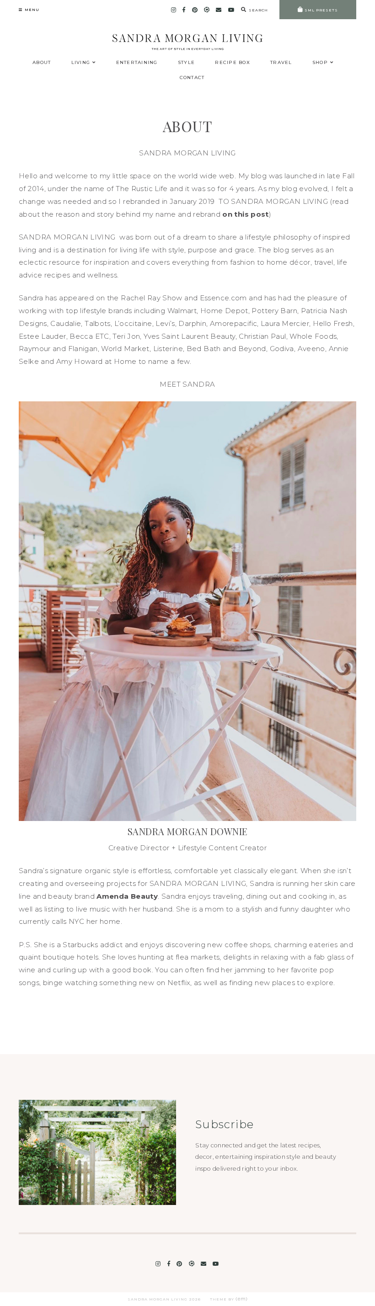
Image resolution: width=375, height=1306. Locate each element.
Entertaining (137, 62)
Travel (281, 62)
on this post (245, 214)
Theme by (223, 1299)
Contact (192, 77)
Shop (320, 62)
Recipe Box (232, 62)
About (41, 62)
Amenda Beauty (127, 896)
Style (186, 62)
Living (81, 62)
